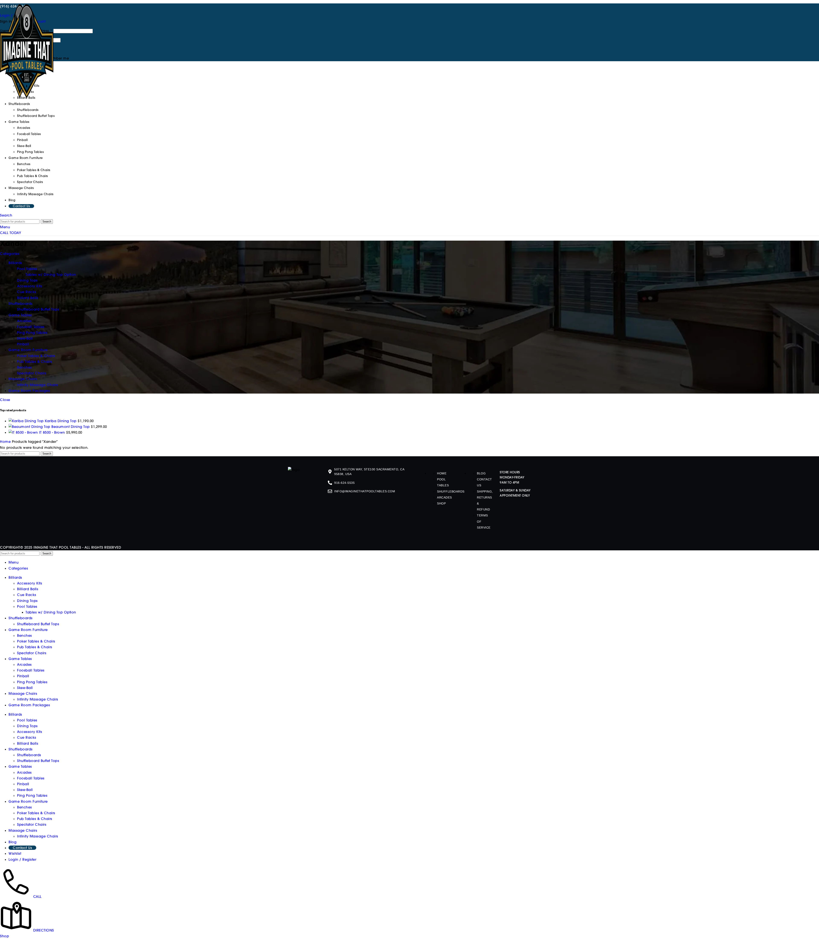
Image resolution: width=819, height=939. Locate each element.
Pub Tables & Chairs (32, 176)
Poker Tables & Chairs (33, 170)
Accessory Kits (29, 846)
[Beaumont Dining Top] (55, 602)
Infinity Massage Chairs (35, 194)
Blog (481, 736)
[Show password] (62, 41)
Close (5, 400)
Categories (9, 253)
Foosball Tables (29, 134)
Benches (23, 164)
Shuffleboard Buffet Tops (36, 116)
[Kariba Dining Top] (55, 508)
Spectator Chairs (30, 182)
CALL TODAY (10, 233)
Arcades (23, 128)
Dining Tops (27, 864)
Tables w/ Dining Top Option (51, 875)
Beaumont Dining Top (121, 602)
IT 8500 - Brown (115, 695)
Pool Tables (27, 869)
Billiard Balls (27, 852)
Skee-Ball (24, 146)
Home (6, 704)
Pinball (22, 140)
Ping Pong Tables (30, 152)
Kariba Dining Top (118, 508)
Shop (441, 766)
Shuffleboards (28, 110)
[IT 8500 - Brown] (55, 695)
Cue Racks (26, 858)
